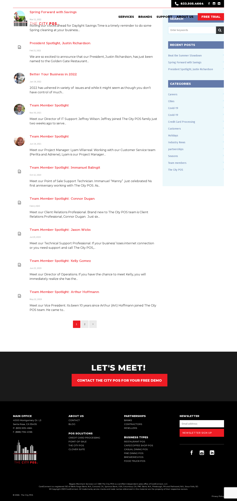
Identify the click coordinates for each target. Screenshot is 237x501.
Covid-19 (173, 108)
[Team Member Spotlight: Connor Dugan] (19, 202)
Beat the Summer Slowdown (185, 55)
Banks (128, 420)
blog (72, 424)
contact (74, 420)
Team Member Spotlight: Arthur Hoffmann (64, 292)
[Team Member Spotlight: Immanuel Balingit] (19, 171)
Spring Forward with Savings (184, 62)
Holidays (173, 135)
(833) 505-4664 (24, 428)
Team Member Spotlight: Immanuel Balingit (65, 167)
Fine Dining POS (133, 453)
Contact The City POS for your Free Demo (119, 380)
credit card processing (84, 437)
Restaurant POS (134, 441)
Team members (177, 163)
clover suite (77, 449)
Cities (171, 101)
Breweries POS (133, 457)
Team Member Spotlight (49, 105)
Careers (172, 94)
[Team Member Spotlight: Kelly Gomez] (19, 264)
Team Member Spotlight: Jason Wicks (60, 230)
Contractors (133, 424)
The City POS (175, 169)
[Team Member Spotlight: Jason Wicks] (19, 233)
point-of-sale (78, 441)
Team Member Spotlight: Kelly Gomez (60, 261)
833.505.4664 (192, 3)
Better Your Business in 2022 (53, 74)
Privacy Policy (218, 496)
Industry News (176, 142)
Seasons (173, 156)
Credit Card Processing (181, 121)
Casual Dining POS (136, 449)
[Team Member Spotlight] (19, 109)
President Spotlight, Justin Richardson (60, 43)
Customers (174, 128)
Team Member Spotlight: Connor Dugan (62, 198)
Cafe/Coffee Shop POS (138, 445)
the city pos (76, 445)
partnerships (175, 149)
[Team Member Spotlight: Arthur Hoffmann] (19, 295)
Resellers (130, 428)
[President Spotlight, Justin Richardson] (19, 47)
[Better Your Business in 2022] (19, 78)
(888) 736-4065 (23, 431)
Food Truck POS (134, 461)
